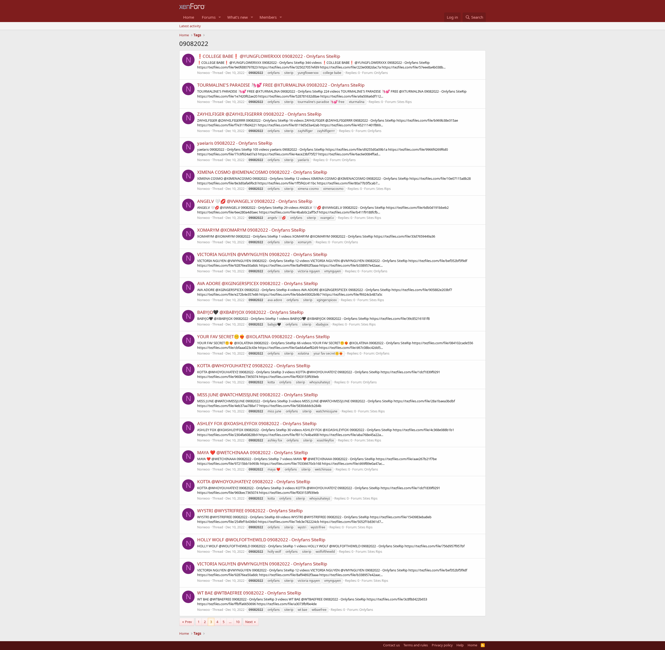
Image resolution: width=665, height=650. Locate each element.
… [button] (230, 621)
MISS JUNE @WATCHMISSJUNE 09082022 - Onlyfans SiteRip (257, 395)
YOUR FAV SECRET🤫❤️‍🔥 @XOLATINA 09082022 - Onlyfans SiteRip (263, 337)
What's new (237, 17)
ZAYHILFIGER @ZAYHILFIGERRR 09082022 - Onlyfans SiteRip (259, 114)
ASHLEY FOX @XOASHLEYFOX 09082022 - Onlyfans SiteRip (256, 423)
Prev (188, 621)
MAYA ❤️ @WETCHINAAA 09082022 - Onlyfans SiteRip (252, 452)
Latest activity (190, 26)
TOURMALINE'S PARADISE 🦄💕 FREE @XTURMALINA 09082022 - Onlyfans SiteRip (280, 85)
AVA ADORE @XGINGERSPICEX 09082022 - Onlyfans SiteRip (257, 283)
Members (268, 17)
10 (238, 621)
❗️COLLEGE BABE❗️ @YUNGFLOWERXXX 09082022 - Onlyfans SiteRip (268, 56)
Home (188, 17)
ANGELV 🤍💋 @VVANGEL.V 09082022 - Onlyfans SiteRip (254, 201)
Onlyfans (381, 72)
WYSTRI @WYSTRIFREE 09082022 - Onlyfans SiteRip (250, 511)
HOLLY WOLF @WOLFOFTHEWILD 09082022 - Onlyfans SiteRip (261, 540)
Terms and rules (415, 645)
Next (249, 621)
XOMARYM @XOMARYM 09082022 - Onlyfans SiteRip (251, 230)
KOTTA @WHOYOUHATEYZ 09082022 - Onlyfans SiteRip (253, 366)
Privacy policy (442, 645)
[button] (219, 17)
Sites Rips (404, 101)
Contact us (391, 645)
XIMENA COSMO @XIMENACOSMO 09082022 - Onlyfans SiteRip (262, 172)
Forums (209, 17)
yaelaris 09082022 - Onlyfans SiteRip (234, 143)
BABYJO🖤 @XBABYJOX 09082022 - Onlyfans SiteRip (250, 312)
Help (460, 645)
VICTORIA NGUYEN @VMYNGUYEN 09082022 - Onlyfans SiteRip (262, 254)
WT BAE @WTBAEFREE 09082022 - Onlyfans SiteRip (249, 593)
